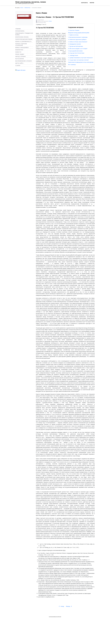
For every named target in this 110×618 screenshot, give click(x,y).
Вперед (68, 606)
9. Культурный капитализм (75, 51)
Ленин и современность (23, 41)
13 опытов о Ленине (73, 30)
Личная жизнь (19, 31)
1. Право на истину (73, 35)
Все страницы (72, 64)
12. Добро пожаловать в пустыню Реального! (80, 57)
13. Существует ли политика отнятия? (78, 60)
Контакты (84, 2)
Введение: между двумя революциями (78, 32)
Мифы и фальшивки (22, 47)
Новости (18, 52)
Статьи (50, 21)
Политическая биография (23, 39)
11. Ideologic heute (73, 55)
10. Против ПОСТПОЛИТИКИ (76, 53)
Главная (18, 28)
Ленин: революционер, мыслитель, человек (30, 2)
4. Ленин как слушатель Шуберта (77, 39)
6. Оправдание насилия (74, 44)
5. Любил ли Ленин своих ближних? (77, 41)
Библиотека (19, 49)
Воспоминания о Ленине (23, 61)
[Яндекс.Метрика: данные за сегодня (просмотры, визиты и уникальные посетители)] (20, 70)
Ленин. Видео (19, 54)
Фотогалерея (19, 58)
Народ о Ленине (20, 56)
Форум (92, 2)
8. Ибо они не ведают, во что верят (77, 48)
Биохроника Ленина (22, 37)
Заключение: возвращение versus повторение (80, 62)
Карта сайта (19, 63)
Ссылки (17, 65)
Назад (62, 606)
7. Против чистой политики (75, 46)
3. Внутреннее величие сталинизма (77, 37)
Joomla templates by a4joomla (55, 616)
